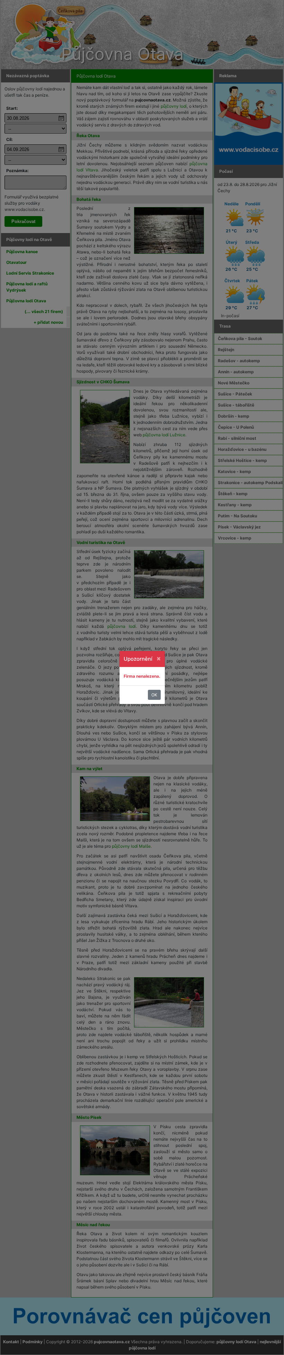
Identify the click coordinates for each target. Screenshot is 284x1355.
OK (154, 694)
